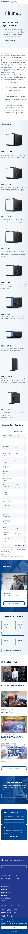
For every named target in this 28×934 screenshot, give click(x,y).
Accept (14, 927)
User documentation (19, 545)
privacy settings (11, 924)
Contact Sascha (14, 603)
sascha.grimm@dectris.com (10, 598)
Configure (14, 931)
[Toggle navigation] (26, 1)
